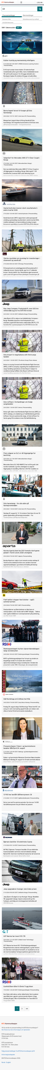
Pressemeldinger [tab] (8, 15)
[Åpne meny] (21, 2)
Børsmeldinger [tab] (28, 15)
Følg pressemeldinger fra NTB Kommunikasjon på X (18, 1051)
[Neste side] (22, 1008)
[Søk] (39, 8)
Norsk (3, 1062)
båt (18, 28)
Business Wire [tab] (6, 19)
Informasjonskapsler (8, 1054)
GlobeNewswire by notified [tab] (31, 19)
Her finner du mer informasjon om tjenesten (16, 1030)
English (8, 1062)
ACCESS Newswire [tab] (7, 22)
